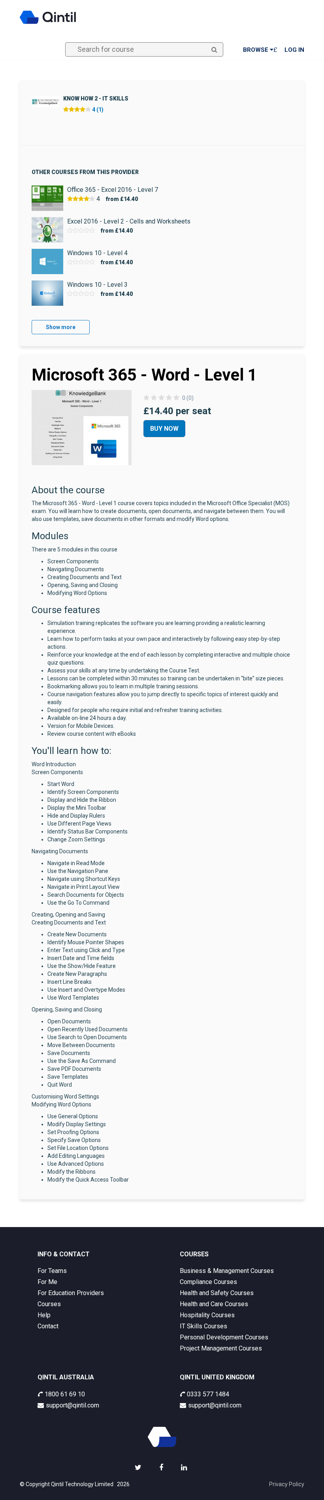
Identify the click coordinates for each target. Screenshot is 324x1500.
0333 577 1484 (208, 1394)
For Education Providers (71, 1293)
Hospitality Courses (207, 1315)
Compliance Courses (208, 1282)
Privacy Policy (286, 1484)
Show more (60, 327)
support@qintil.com (72, 1405)
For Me (47, 1282)
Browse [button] (256, 49)
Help (44, 1315)
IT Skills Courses (203, 1326)
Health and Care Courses (214, 1304)
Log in (294, 49)
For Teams (52, 1271)
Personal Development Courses (224, 1337)
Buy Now (164, 428)
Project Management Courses (221, 1348)
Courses (49, 1304)
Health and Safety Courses (217, 1293)
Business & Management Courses (227, 1271)
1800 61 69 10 (65, 1394)
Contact (48, 1326)
